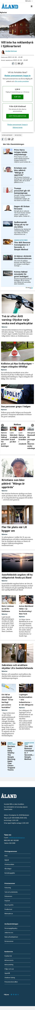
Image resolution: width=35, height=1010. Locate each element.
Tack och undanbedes (11, 892)
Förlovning (7, 888)
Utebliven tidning (9, 978)
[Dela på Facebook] (13, 63)
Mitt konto (28, 1)
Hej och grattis (8, 905)
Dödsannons (8, 896)
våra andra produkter (22, 81)
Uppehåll (7, 973)
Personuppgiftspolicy (10, 928)
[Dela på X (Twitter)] (16, 63)
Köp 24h (17, 97)
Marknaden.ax (8, 914)
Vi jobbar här (8, 956)
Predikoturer (8, 909)
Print (5, 856)
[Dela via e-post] (19, 63)
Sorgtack (7, 901)
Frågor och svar (9, 969)
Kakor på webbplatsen (11, 937)
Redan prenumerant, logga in (18, 76)
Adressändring (8, 965)
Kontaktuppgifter (9, 873)
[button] (2, 425)
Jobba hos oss (8, 933)
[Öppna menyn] (31, 6)
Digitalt (6, 860)
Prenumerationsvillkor (11, 982)
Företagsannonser (10, 851)
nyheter (18, 135)
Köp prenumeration (17, 116)
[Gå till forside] (10, 6)
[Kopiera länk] (21, 63)
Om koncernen (8, 941)
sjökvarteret (7, 135)
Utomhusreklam (9, 864)
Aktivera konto (17, 127)
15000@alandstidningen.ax (17, 838)
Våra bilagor (7, 869)
